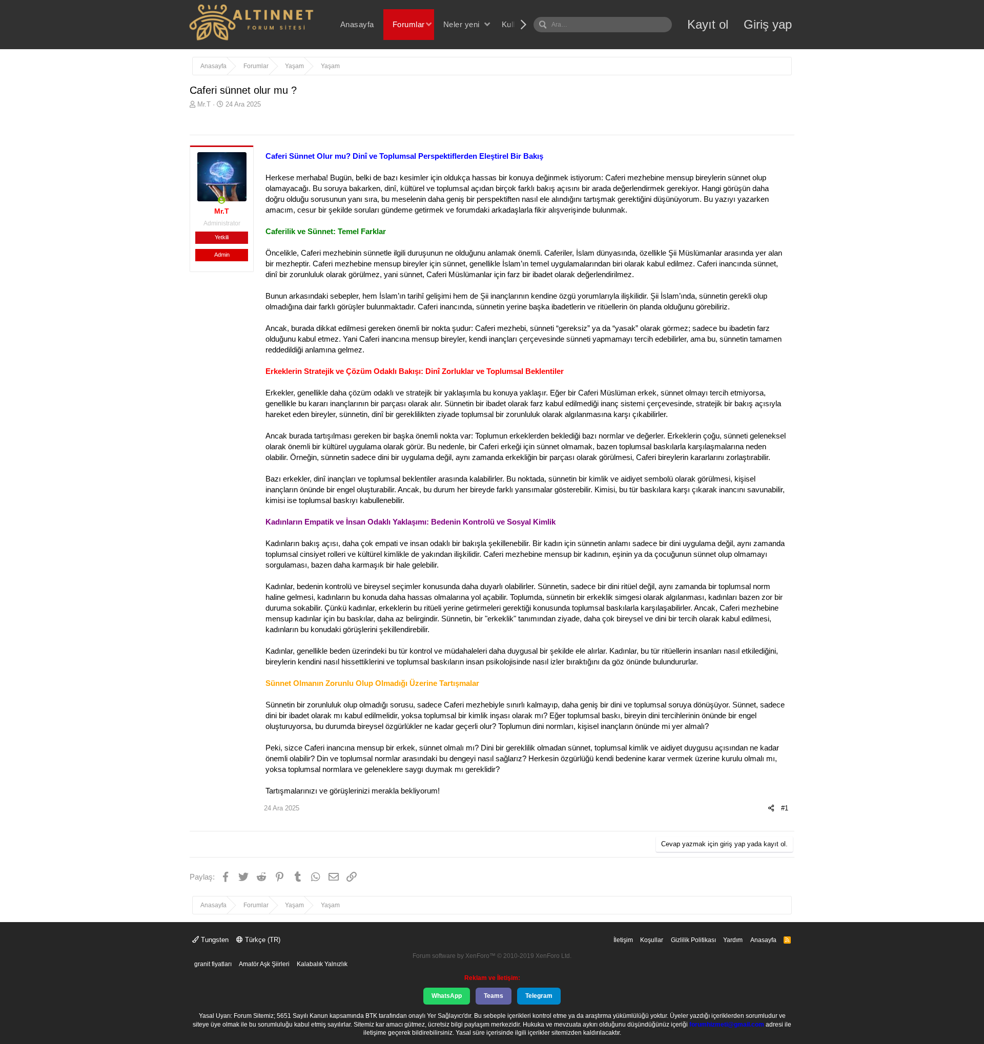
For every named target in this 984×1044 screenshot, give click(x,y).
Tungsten (214, 940)
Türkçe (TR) (261, 940)
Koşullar (651, 940)
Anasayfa (357, 24)
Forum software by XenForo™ (492, 955)
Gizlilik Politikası (693, 940)
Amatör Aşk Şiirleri (264, 964)
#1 (784, 808)
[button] (428, 24)
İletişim (623, 940)
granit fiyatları (213, 964)
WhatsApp (447, 995)
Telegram (538, 995)
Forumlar (409, 24)
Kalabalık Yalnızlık (322, 964)
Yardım (733, 940)
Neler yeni (461, 24)
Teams (493, 995)
